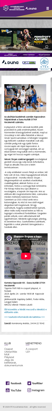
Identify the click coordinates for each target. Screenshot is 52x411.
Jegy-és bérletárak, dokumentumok (13, 363)
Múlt (6, 354)
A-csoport (32, 349)
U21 (28, 351)
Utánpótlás (10, 351)
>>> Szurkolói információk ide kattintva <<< (24, 317)
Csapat (8, 349)
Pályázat (9, 357)
